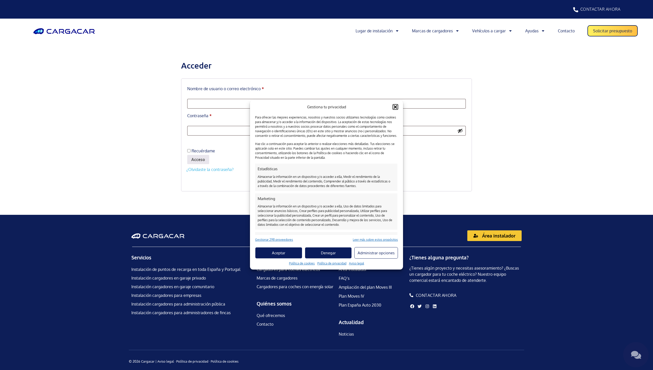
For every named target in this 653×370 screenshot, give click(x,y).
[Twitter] (419, 306)
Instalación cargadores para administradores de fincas (181, 312)
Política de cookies (302, 263)
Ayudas (531, 30)
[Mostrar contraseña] (460, 131)
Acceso (198, 159)
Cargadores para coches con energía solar (295, 286)
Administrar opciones (376, 252)
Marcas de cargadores (432, 30)
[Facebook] (412, 306)
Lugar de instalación (374, 30)
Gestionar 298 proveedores (274, 240)
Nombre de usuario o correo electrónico (236, 88)
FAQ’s (344, 278)
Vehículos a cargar (489, 30)
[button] (395, 107)
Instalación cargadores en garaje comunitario (172, 286)
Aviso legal (356, 263)
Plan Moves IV (351, 296)
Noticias (346, 334)
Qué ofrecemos (271, 315)
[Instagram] (427, 306)
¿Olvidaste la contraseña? (210, 169)
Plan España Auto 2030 (360, 305)
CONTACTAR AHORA (600, 9)
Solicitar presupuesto (612, 30)
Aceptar (278, 252)
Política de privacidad (331, 263)
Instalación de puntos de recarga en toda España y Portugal (185, 269)
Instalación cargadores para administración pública (178, 304)
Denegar (328, 252)
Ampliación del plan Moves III (365, 287)
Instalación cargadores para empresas (166, 295)
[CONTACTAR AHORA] (575, 9)
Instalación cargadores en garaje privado (168, 278)
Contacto (566, 30)
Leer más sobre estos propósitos (375, 240)
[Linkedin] (434, 306)
